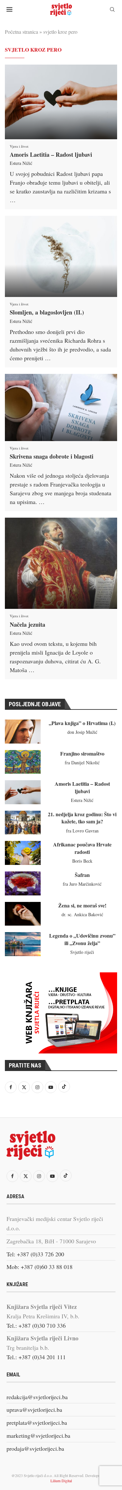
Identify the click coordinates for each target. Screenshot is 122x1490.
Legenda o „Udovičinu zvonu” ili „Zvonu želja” (82, 939)
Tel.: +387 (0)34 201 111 (36, 1357)
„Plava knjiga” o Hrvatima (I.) (82, 723)
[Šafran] (23, 883)
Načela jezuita (27, 624)
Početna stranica (21, 31)
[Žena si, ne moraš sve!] (23, 914)
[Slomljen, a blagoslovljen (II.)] (61, 256)
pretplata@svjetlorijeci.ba (37, 1422)
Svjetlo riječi (82, 952)
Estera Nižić (21, 163)
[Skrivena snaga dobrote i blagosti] (61, 407)
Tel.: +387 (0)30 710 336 (36, 1325)
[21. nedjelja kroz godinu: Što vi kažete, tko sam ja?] (23, 823)
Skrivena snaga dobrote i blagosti (51, 456)
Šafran (82, 875)
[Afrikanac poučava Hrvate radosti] (23, 853)
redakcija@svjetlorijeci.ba (37, 1397)
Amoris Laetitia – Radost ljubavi (51, 154)
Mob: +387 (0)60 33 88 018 (40, 1267)
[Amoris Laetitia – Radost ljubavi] (61, 102)
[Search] (112, 10)
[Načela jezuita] (61, 563)
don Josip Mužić (82, 732)
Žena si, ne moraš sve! (82, 905)
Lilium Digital (61, 1480)
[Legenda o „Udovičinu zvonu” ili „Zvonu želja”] (23, 944)
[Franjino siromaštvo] (23, 762)
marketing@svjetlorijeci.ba (38, 1435)
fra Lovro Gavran (82, 831)
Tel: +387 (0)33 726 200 (35, 1254)
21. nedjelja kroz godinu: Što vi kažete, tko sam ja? (82, 817)
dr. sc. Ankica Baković (82, 914)
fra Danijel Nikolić (82, 762)
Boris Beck (82, 861)
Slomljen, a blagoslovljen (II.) (47, 312)
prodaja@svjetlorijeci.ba (35, 1448)
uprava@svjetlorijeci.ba (34, 1409)
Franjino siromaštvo (82, 753)
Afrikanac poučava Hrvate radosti (82, 848)
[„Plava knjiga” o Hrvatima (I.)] (23, 732)
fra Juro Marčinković (82, 884)
